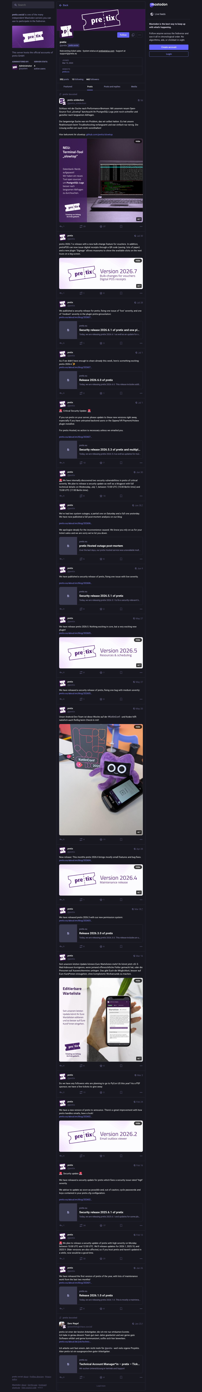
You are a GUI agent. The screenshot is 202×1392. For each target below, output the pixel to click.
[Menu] (139, 35)
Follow (123, 35)
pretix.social (73, 45)
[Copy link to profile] (133, 35)
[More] (141, 226)
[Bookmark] (121, 226)
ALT (138, 219)
